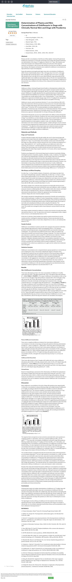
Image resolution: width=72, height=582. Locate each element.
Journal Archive (9, 42)
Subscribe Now (11, 16)
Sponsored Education (50, 14)
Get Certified (19, 14)
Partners (38, 14)
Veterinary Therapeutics (11, 44)
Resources (29, 14)
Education (9, 14)
